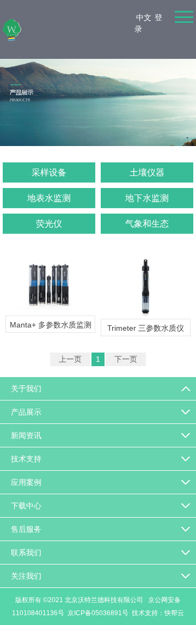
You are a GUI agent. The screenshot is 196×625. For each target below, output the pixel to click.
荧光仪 (49, 223)
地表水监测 (49, 198)
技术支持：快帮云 (158, 613)
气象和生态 (147, 223)
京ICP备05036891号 (98, 613)
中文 (143, 17)
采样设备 (49, 172)
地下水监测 (147, 198)
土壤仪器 (147, 172)
